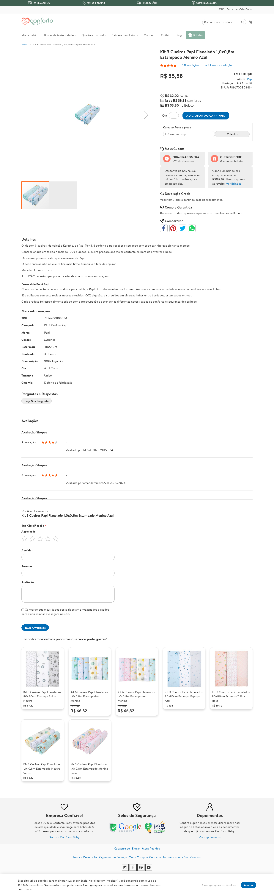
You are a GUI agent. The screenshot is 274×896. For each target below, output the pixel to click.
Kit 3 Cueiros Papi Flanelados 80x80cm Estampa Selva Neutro (42, 696)
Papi (250, 79)
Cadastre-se (122, 848)
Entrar (230, 9)
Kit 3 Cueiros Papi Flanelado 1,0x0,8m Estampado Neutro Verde (41, 768)
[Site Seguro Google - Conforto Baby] (126, 832)
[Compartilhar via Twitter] (182, 228)
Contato (195, 857)
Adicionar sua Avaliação (218, 65)
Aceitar (248, 885)
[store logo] (37, 21)
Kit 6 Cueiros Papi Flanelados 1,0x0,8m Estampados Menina (136, 696)
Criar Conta (246, 9)
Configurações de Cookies (219, 885)
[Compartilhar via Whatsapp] (192, 228)
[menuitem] (29, 35)
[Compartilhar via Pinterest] (173, 228)
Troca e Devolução (85, 857)
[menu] (137, 35)
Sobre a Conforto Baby (64, 837)
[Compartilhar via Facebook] (164, 228)
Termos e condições (175, 857)
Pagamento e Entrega (113, 857)
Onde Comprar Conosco (145, 857)
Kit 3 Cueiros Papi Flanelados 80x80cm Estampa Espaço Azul (184, 696)
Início (24, 44)
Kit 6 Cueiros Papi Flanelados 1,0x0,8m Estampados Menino (89, 696)
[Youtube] (148, 870)
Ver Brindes (233, 183)
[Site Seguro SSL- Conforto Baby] (155, 832)
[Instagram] (125, 870)
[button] (145, 115)
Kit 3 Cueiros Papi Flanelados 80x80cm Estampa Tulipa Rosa (231, 696)
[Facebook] (133, 870)
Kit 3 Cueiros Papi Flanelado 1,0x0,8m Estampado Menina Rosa (89, 768)
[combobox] (224, 22)
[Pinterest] (140, 870)
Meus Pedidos (151, 848)
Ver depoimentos (210, 837)
